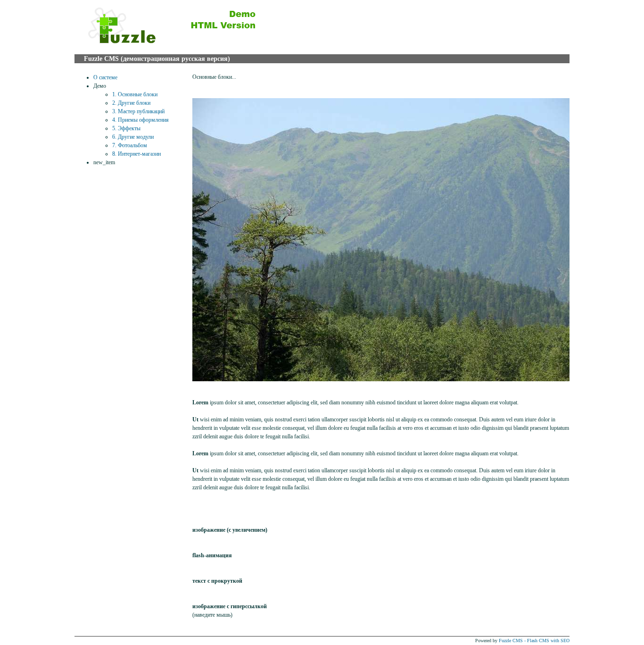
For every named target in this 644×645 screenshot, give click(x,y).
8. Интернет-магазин (136, 154)
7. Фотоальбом (129, 145)
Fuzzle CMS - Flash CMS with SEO (534, 640)
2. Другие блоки (131, 103)
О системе (105, 77)
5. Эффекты (126, 128)
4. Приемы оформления (140, 120)
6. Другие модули (133, 137)
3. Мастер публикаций (138, 111)
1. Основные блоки (134, 94)
